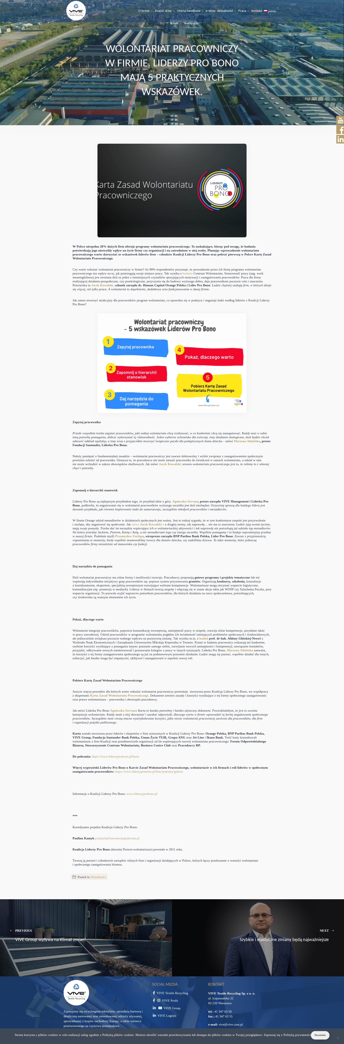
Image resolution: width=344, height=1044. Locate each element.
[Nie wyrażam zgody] (337, 1038)
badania (188, 273)
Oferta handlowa (188, 11)
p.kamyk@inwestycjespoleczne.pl (117, 838)
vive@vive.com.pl (231, 1024)
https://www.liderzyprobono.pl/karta (115, 756)
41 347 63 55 (223, 1016)
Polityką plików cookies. (118, 1035)
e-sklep (210, 11)
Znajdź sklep (163, 11)
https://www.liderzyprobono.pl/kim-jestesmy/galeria (149, 771)
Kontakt (256, 11)
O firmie (143, 11)
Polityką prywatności (297, 1035)
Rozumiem (320, 1035)
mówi (147, 524)
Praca (242, 11)
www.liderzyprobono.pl (141, 794)
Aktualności (225, 11)
